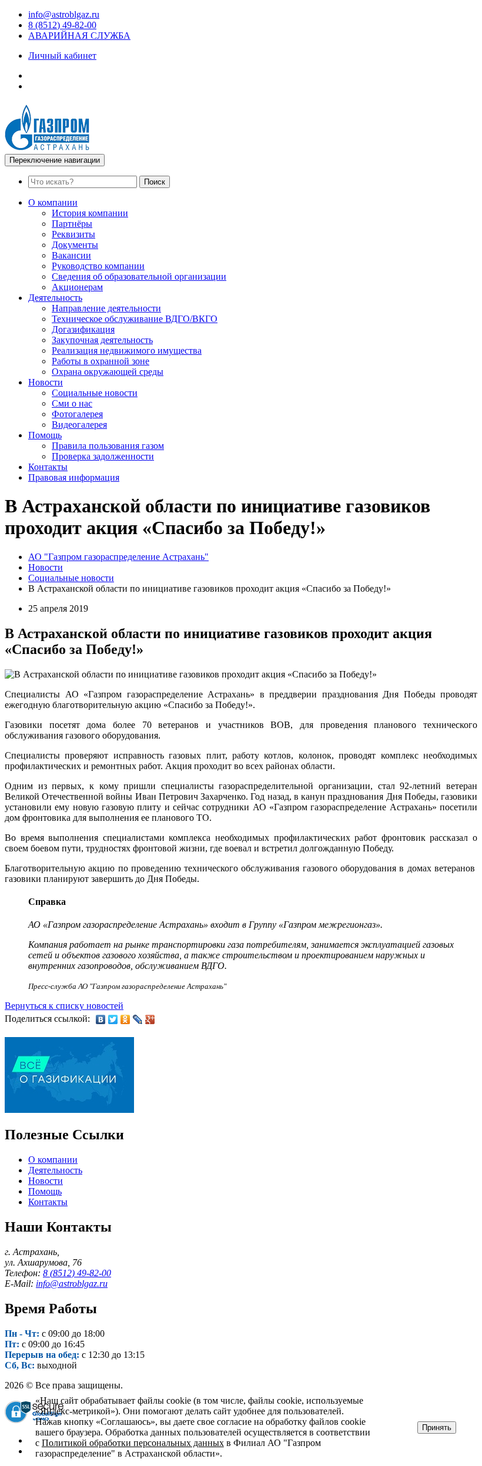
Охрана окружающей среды (107, 372)
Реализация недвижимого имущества (127, 350)
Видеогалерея (79, 425)
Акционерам (77, 287)
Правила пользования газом (108, 446)
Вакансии (71, 255)
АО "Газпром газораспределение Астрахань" (118, 557)
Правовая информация (73, 477)
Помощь (45, 435)
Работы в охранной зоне (100, 361)
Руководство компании (98, 266)
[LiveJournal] (138, 1019)
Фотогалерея (77, 414)
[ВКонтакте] (101, 1019)
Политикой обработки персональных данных (133, 1443)
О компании (53, 202)
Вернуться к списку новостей (64, 1006)
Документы (75, 245)
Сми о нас (72, 403)
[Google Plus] (150, 1019)
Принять (436, 1427)
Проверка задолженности (103, 456)
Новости (45, 382)
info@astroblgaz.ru (63, 14)
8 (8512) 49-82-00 (62, 25)
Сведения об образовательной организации (139, 276)
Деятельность (55, 298)
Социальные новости (95, 393)
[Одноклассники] (125, 1019)
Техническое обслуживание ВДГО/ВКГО (134, 319)
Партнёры (72, 224)
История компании (90, 213)
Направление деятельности (106, 308)
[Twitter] (113, 1019)
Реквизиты (73, 234)
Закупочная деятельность (102, 340)
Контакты (48, 467)
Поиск (154, 181)
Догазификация (83, 329)
